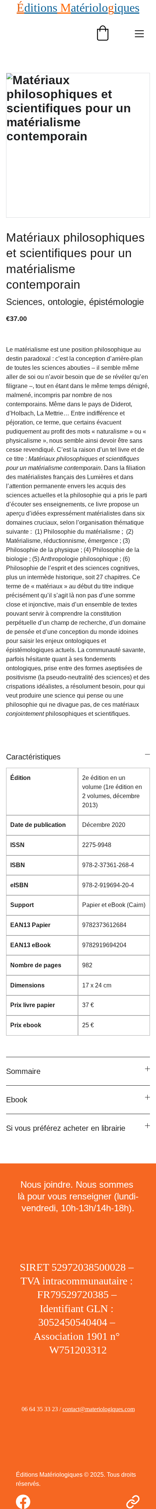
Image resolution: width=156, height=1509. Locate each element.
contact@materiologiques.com (98, 1409)
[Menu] (139, 33)
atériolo (89, 7)
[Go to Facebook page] (27, 1502)
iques (126, 7)
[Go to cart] (103, 33)
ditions (40, 7)
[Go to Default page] (133, 1502)
